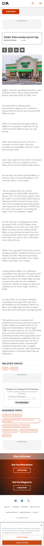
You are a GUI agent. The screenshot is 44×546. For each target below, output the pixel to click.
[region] (22, 534)
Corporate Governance (12, 415)
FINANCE (14, 368)
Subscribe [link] (15, 507)
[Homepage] (5, 3)
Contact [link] (35, 512)
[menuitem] (4, 50)
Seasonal (6, 435)
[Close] (41, 525)
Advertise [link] (24, 507)
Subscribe (10, 11)
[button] (40, 3)
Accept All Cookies (22, 543)
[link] (4, 50)
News (5, 368)
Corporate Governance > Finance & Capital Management (18, 420)
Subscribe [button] (22, 470)
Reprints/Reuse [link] (25, 512)
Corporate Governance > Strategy (16, 426)
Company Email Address (17, 396)
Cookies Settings (22, 518)
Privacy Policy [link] (35, 507)
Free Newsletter (22, 402)
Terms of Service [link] (12, 512)
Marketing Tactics (10, 431)
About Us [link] (7, 507)
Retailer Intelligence (29, 431)
